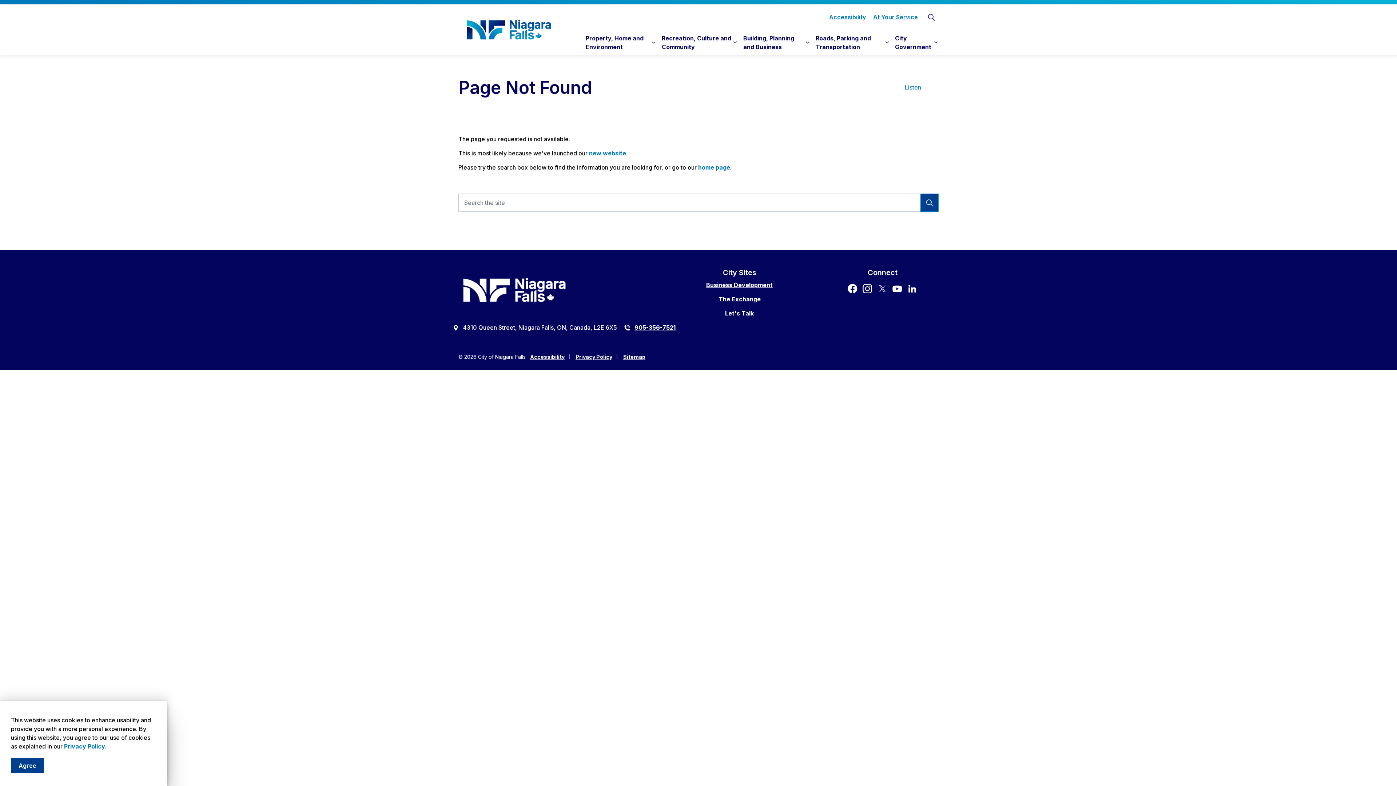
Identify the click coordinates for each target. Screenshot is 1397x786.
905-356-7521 (655, 327)
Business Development (739, 285)
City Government (913, 43)
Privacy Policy (84, 746)
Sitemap (634, 357)
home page (714, 167)
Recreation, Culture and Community (696, 43)
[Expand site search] (931, 17)
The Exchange (740, 299)
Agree (27, 765)
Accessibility (847, 17)
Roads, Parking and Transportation (843, 43)
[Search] (929, 203)
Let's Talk (739, 313)
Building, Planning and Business (768, 43)
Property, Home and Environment (615, 43)
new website (607, 153)
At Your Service (895, 17)
